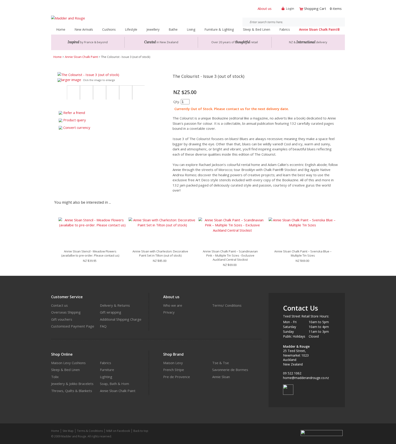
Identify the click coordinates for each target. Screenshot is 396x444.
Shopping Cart (315, 8)
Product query (74, 120)
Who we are (172, 305)
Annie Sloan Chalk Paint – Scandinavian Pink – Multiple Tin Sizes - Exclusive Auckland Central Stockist (230, 255)
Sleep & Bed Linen (65, 369)
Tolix (55, 376)
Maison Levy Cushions (68, 362)
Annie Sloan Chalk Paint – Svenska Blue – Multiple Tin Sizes (303, 253)
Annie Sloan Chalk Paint (81, 57)
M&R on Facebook (118, 431)
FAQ (103, 326)
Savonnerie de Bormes (230, 369)
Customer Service (67, 296)
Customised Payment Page (72, 326)
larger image (71, 79)
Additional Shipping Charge (120, 319)
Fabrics (105, 362)
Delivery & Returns (115, 305)
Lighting (106, 376)
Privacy (169, 312)
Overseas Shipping (66, 312)
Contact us (59, 305)
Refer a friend (74, 112)
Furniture (107, 369)
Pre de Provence (176, 376)
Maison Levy (173, 362)
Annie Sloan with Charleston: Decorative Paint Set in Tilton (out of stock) (160, 253)
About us (265, 8)
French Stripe (173, 369)
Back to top (140, 431)
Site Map (68, 431)
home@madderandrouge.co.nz (306, 378)
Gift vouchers (61, 319)
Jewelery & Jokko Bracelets (72, 383)
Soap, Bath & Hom (114, 383)
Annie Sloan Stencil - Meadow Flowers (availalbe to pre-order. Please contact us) (90, 253)
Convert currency (76, 127)
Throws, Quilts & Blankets (71, 390)
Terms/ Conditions (227, 305)
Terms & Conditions (90, 431)
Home (60, 29)
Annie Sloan (221, 376)
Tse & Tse (220, 362)
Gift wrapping (110, 312)
